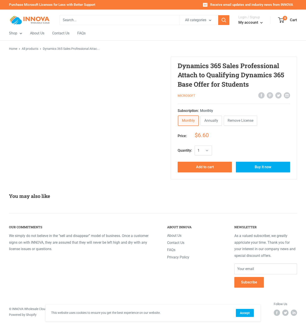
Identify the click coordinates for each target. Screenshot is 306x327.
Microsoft (186, 95)
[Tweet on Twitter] (278, 95)
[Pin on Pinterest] (270, 95)
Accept (245, 313)
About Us (174, 235)
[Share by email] (287, 95)
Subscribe (249, 282)
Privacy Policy (178, 257)
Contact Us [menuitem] (60, 33)
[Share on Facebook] (261, 95)
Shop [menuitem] (13, 33)
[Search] (223, 20)
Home (13, 48)
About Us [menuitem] (37, 33)
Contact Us (175, 243)
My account (248, 22)
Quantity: (185, 150)
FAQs (171, 250)
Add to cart (205, 167)
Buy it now (263, 167)
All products (30, 48)
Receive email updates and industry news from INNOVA (251, 5)
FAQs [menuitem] (81, 33)
